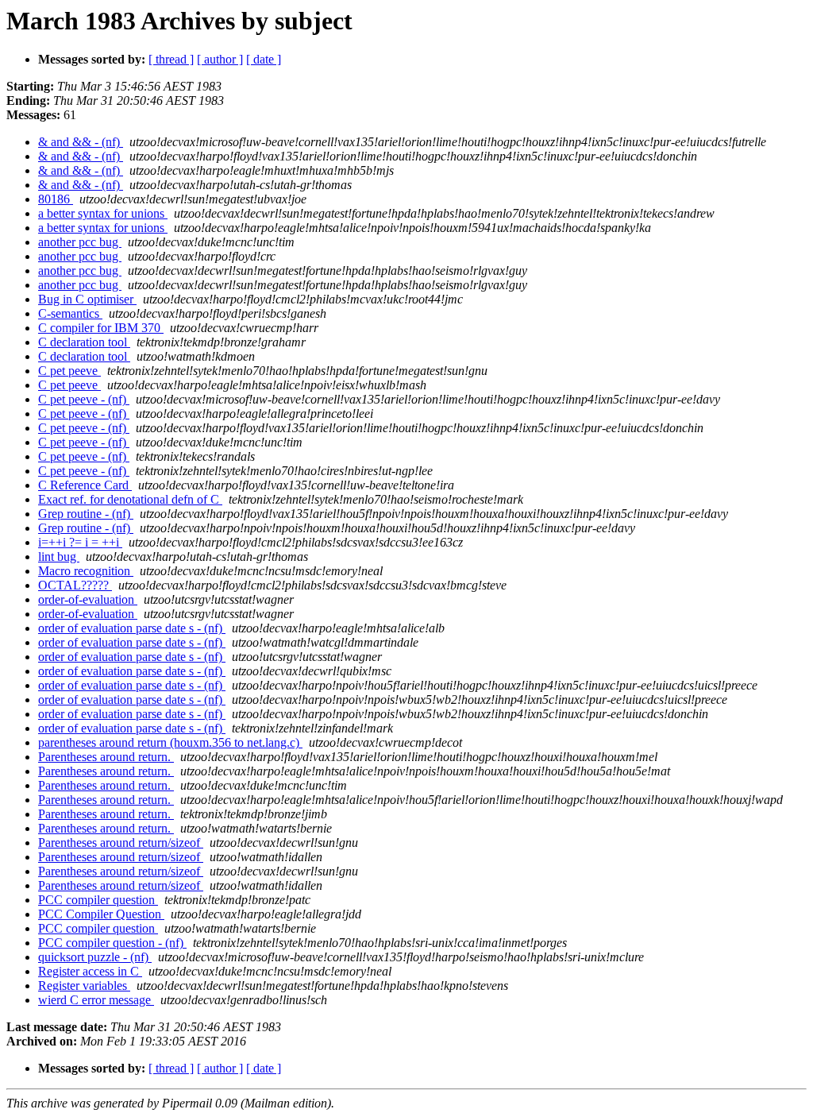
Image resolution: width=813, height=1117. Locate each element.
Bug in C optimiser (87, 299)
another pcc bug (79, 242)
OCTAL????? (75, 585)
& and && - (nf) (80, 142)
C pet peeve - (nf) (83, 399)
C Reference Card (85, 485)
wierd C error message (96, 1000)
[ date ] (263, 59)
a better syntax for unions (103, 213)
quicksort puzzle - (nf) (95, 957)
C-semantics (70, 313)
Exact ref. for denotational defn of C (130, 499)
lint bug (58, 556)
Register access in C (90, 971)
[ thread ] (171, 59)
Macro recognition (85, 571)
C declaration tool (84, 342)
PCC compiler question (98, 899)
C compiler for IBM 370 (101, 327)
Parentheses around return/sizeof (120, 842)
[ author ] (220, 59)
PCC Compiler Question (101, 914)
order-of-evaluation (87, 599)
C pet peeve (69, 370)
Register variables (84, 985)
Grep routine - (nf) (85, 513)
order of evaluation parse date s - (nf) (131, 628)
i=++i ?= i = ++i (80, 542)
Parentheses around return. (106, 756)
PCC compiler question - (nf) (112, 942)
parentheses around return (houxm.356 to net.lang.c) (170, 742)
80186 (55, 199)
